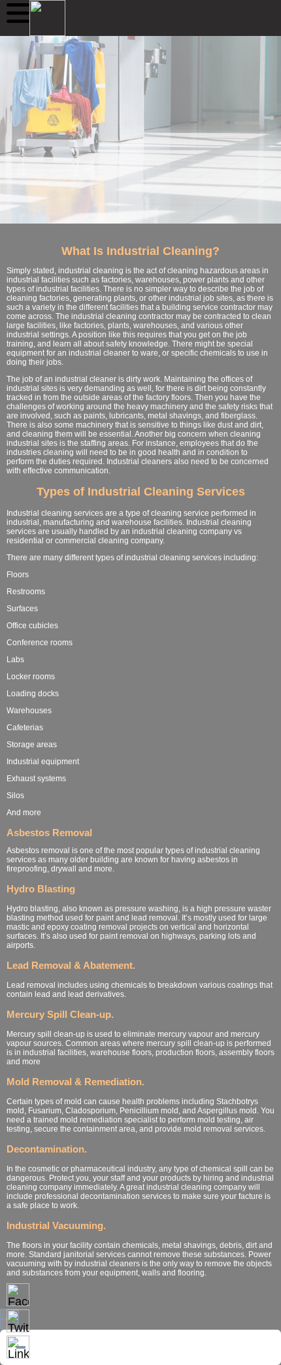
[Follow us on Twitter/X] (18, 1320)
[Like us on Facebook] (18, 1294)
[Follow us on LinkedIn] (18, 1347)
